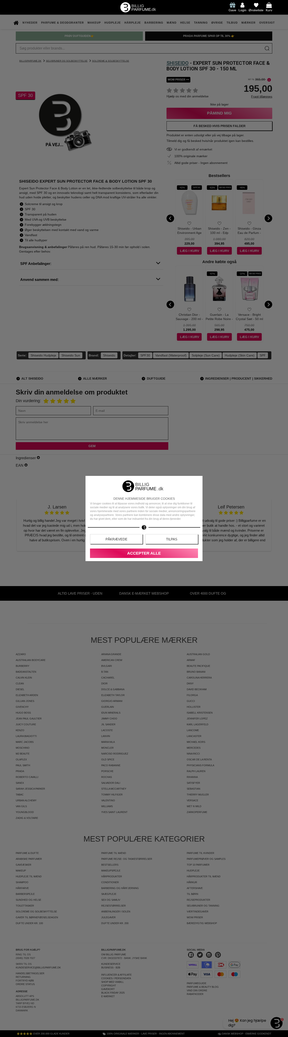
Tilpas (171, 539)
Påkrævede (116, 539)
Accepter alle (144, 553)
